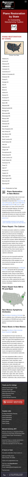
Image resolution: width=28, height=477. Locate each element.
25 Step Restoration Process (9, 413)
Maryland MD (5, 105)
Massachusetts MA (7, 108)
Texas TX (4, 165)
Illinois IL (4, 90)
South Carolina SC (7, 157)
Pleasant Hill (11, 204)
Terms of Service (6, 395)
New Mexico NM (6, 134)
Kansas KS (5, 95)
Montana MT (5, 121)
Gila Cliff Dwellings (7, 202)
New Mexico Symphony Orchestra (13, 315)
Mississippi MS (6, 116)
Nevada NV (5, 126)
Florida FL (5, 79)
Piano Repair (5, 421)
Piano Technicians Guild (17, 433)
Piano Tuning (5, 423)
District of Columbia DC (8, 74)
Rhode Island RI (6, 155)
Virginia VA (5, 173)
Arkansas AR (5, 64)
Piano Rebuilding (6, 419)
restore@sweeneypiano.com (13, 467)
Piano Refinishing (7, 417)
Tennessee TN (6, 162)
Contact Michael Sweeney (9, 397)
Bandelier (16, 202)
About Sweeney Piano (8, 393)
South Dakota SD (6, 160)
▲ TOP (4, 475)
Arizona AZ (5, 61)
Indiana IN (5, 92)
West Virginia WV (6, 178)
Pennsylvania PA (6, 152)
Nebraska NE (5, 123)
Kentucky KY (5, 97)
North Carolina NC (7, 139)
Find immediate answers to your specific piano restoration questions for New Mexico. (14, 222)
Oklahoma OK (6, 147)
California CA (5, 66)
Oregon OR (5, 149)
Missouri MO (5, 118)
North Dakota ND (6, 142)
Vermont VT (5, 170)
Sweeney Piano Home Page (9, 387)
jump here (4, 218)
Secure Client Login (7, 389)
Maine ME (5, 103)
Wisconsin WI (5, 181)
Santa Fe (18, 204)
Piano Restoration (7, 415)
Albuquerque (20, 200)
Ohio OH (4, 144)
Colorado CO (5, 69)
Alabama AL (5, 58)
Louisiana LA (5, 100)
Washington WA (6, 175)
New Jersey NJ (6, 131)
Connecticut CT (6, 71)
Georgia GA (5, 82)
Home (3, 188)
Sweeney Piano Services (9, 391)
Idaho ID (4, 87)
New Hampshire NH (7, 129)
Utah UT (4, 168)
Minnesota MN (6, 113)
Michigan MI (5, 110)
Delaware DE (5, 77)
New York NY (5, 136)
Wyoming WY (5, 183)
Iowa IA (4, 84)
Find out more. (6, 470)
